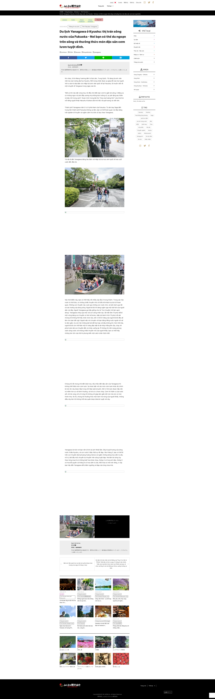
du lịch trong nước (142, 121)
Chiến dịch (137, 58)
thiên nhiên (148, 139)
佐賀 (137, 124)
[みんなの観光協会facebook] (153, 2)
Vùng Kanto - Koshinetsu (140, 82)
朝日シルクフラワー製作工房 (67, 666)
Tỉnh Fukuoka (86, 26)
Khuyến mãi (137, 47)
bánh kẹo (144, 124)
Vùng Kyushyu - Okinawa (141, 85)
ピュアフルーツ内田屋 (119, 649)
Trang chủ (101, 6)
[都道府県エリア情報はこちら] (144, 23)
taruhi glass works (100, 666)
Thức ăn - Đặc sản (139, 51)
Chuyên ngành (141, 130)
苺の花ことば (116, 666)
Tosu (151, 124)
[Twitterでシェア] (86, 57)
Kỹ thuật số (137, 43)
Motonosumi (147, 133)
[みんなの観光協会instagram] (145, 2)
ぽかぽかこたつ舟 (64, 649)
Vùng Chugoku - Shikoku (140, 74)
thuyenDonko (87, 52)
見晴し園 (79, 649)
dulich (139, 133)
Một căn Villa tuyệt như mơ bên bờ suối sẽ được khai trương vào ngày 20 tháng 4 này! (78, 564)
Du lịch (140, 139)
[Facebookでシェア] (68, 57)
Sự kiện (136, 39)
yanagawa (97, 52)
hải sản (148, 127)
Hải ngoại (136, 89)
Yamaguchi (140, 136)
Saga (152, 115)
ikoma (150, 130)
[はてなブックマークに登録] (121, 57)
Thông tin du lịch (74, 26)
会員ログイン (167, 692)
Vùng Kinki (137, 78)
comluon (64, 52)
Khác (135, 36)
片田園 (97, 649)
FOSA (71, 52)
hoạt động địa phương (141, 115)
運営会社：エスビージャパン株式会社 (107, 696)
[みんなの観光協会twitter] (149, 2)
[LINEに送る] (103, 57)
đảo (151, 121)
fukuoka (78, 52)
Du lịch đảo (149, 136)
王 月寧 (79, 65)
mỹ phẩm (140, 127)
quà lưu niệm (144, 118)
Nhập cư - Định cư (139, 54)
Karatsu (148, 112)
